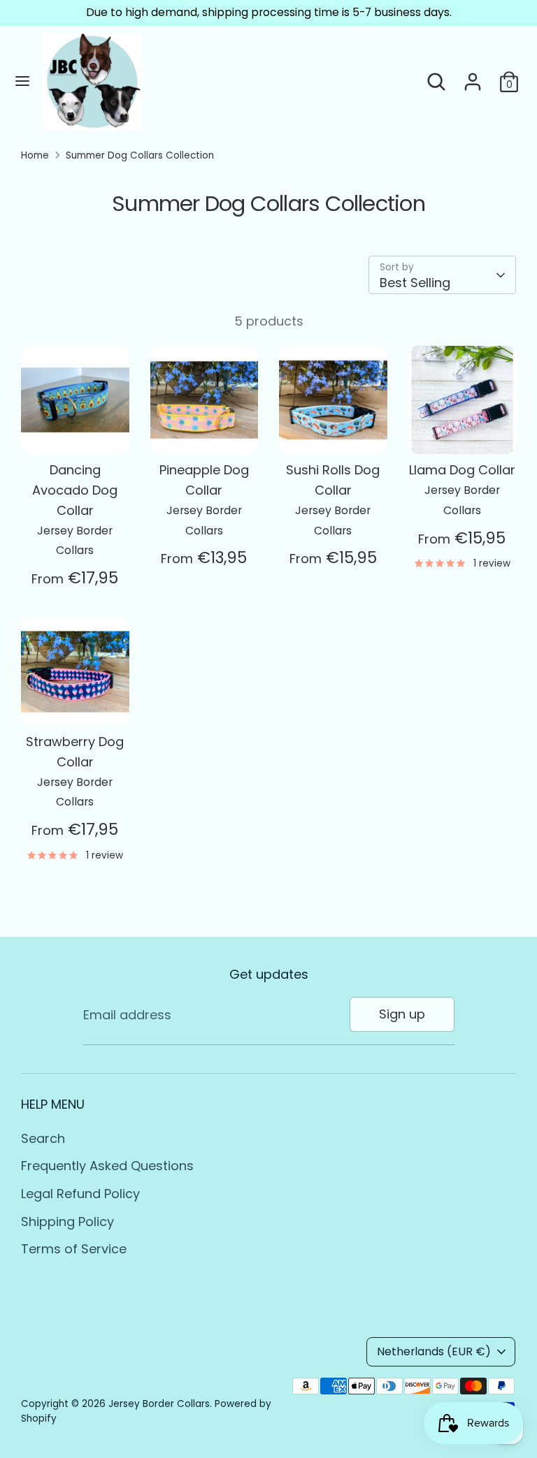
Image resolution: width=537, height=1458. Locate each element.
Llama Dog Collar (462, 470)
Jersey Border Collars (159, 1403)
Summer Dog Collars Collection (140, 155)
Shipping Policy (67, 1221)
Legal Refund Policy (80, 1193)
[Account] (473, 77)
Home (35, 155)
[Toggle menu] (22, 81)
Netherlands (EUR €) (434, 1351)
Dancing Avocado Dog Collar (74, 490)
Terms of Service (74, 1248)
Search (43, 1138)
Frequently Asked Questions (107, 1165)
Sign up (402, 1014)
